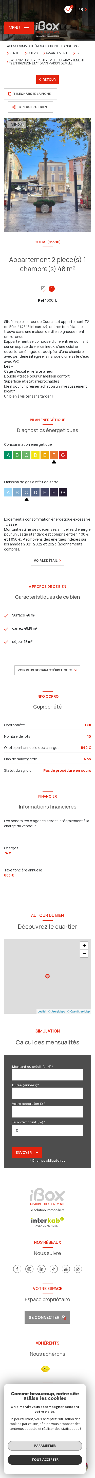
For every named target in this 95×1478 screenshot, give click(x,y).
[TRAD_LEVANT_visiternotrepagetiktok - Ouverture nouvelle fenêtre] (54, 1269)
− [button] (84, 953)
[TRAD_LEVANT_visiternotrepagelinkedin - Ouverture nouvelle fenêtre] (41, 1269)
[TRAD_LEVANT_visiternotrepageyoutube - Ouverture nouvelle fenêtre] (66, 1269)
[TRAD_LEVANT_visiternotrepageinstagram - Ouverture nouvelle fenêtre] (29, 1269)
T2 (78, 53)
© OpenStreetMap (78, 1011)
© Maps (56, 1011)
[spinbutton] (47, 1130)
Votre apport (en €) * (28, 1103)
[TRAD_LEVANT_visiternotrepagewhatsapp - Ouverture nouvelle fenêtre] (78, 1269)
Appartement (56, 53)
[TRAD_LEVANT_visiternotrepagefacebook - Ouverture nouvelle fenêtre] (17, 1269)
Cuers (32, 53)
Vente (14, 53)
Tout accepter (45, 1459)
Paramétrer (45, 1445)
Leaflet (42, 1011)
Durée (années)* (25, 1085)
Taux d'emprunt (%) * (29, 1122)
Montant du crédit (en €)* (32, 1066)
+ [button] (84, 945)
